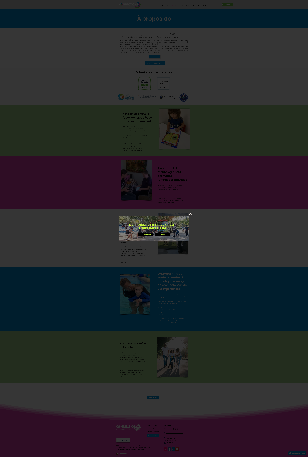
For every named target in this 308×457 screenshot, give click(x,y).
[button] (190, 214)
